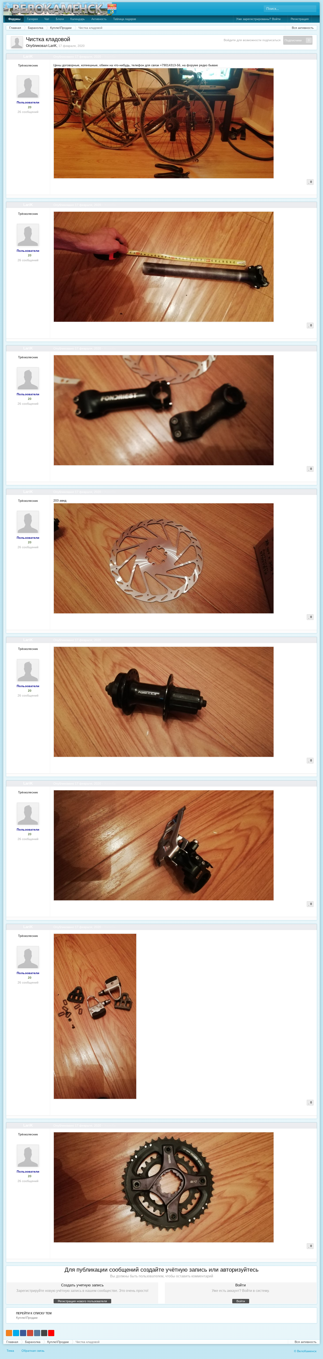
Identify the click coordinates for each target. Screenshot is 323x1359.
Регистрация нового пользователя (82, 1301)
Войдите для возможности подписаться (252, 40)
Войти (240, 1301)
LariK (52, 46)
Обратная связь (33, 1350)
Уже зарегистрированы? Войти (259, 19)
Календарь (77, 19)
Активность (99, 19)
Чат (46, 19)
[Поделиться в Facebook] (23, 1333)
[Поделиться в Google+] (30, 1333)
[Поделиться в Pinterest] (51, 1333)
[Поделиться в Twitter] (16, 1333)
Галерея (32, 19)
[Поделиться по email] (44, 1333)
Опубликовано (77, 56)
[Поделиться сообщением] (313, 56)
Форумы (14, 19)
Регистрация (300, 19)
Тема (11, 1350)
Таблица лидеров (124, 19)
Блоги (60, 19)
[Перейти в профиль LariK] (17, 42)
